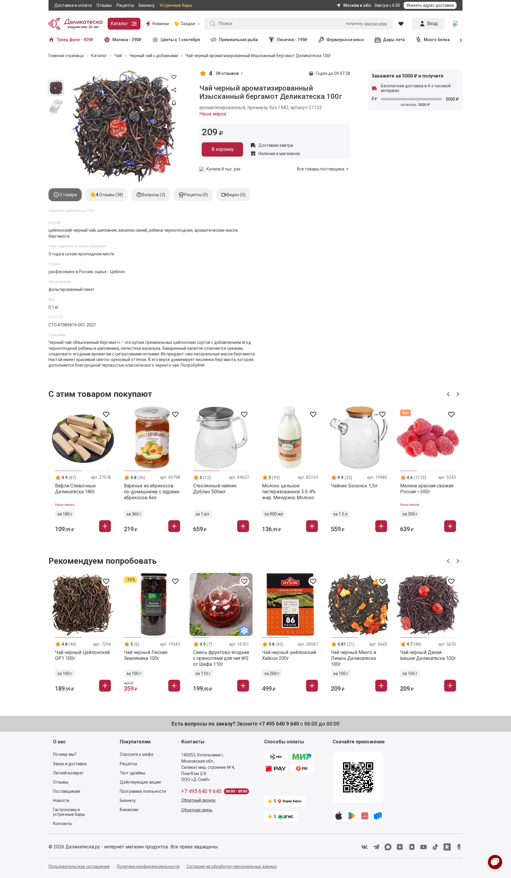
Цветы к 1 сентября (180, 39)
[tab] (65, 194)
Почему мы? (65, 754)
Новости (61, 800)
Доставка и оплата (73, 5)
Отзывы (104, 5)
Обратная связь (197, 810)
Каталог (119, 23)
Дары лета (394, 39)
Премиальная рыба (238, 39)
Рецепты (125, 5)
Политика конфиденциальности (148, 866)
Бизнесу (147, 5)
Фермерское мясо (345, 39)
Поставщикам (66, 791)
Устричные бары (175, 5)
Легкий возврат (68, 773)
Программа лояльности (143, 791)
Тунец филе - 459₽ (75, 39)
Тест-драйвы (132, 773)
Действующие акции (140, 782)
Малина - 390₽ (127, 39)
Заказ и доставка (70, 763)
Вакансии (129, 809)
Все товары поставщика (320, 169)
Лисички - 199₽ (292, 39)
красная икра (375, 24)
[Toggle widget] (495, 862)
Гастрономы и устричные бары (69, 812)
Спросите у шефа (136, 754)
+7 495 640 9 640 (201, 791)
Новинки (160, 23)
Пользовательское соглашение (79, 866)
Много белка (437, 39)
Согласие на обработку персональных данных (232, 866)
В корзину (222, 149)
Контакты (62, 823)
